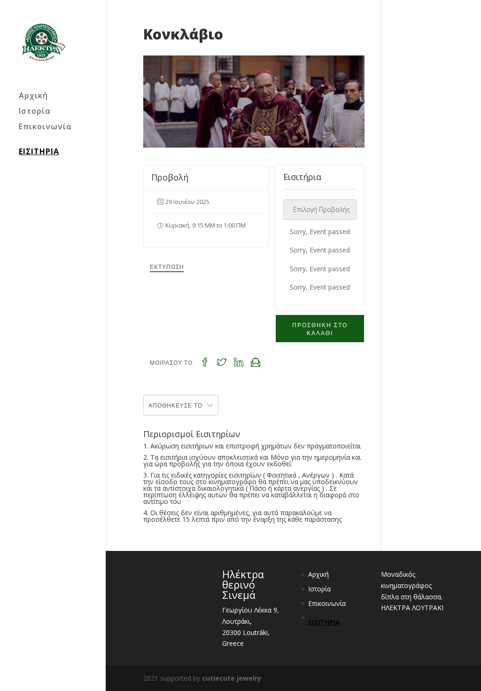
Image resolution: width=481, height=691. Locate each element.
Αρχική (33, 96)
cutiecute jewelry (231, 678)
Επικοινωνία (45, 127)
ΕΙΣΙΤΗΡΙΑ (39, 151)
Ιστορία (35, 112)
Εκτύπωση (167, 266)
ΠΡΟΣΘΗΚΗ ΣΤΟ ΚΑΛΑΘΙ (320, 329)
